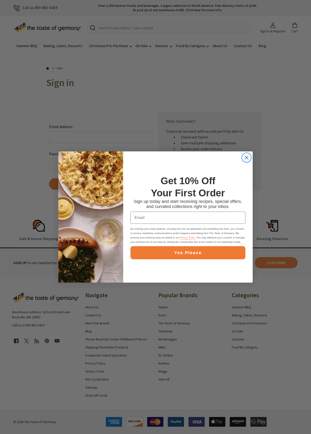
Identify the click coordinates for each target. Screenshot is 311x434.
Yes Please (188, 252)
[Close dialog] (246, 157)
